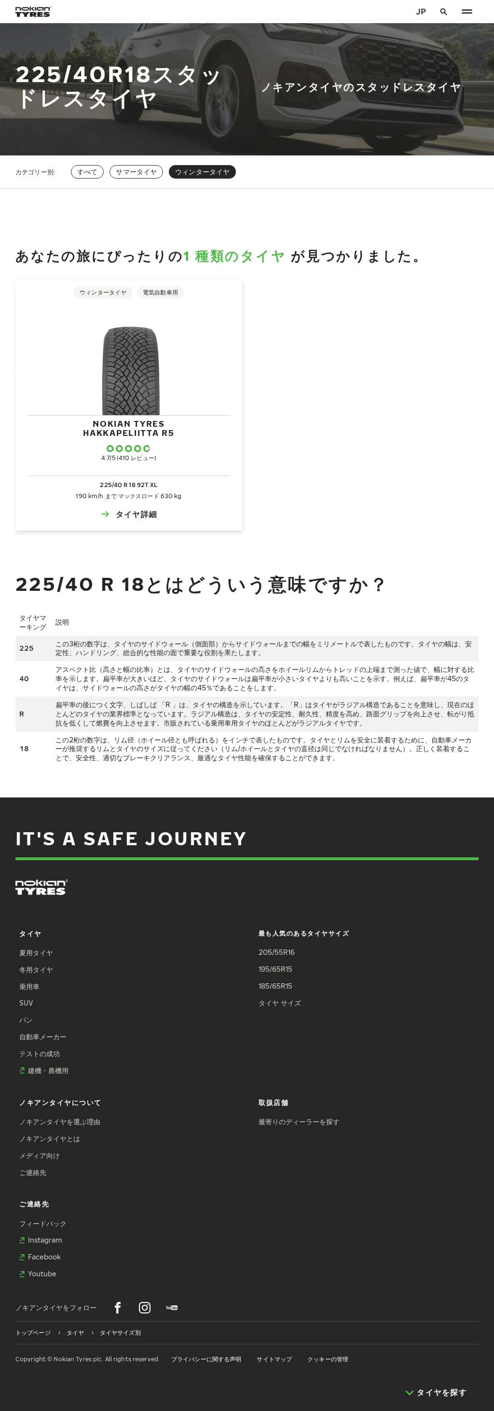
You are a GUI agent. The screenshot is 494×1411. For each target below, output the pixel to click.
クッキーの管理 (327, 1359)
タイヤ (30, 933)
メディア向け (39, 1155)
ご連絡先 (32, 1172)
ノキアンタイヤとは (49, 1138)
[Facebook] (117, 1307)
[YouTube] (171, 1307)
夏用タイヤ (36, 953)
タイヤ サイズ (280, 1003)
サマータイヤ (136, 172)
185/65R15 (275, 986)
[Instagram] (144, 1307)
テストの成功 (39, 1053)
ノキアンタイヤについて (60, 1102)
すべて (87, 172)
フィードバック (43, 1223)
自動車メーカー (43, 1037)
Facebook (44, 1257)
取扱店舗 (273, 1102)
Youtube (42, 1274)
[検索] (443, 11)
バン (26, 1020)
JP (421, 11)
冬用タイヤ (36, 969)
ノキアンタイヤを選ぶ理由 (59, 1122)
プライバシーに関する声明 (206, 1359)
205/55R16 (277, 952)
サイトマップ (274, 1359)
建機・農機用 (48, 1070)
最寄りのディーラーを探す (299, 1122)
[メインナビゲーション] (467, 11)
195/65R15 (275, 969)
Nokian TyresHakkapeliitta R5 (128, 428)
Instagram (45, 1240)
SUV (26, 1003)
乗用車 (29, 986)
